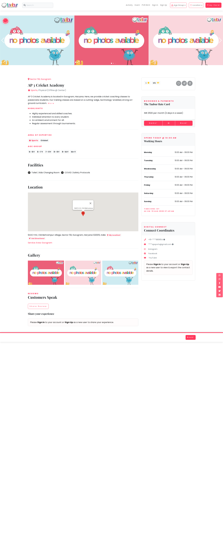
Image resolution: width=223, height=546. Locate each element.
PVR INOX (146, 5)
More (51, 103)
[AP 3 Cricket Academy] (37, 40)
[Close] (90, 203)
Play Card (213, 5)
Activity (129, 5)
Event (137, 5)
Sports (34, 90)
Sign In (155, 5)
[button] (111, 63)
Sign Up (163, 5)
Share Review (38, 306)
